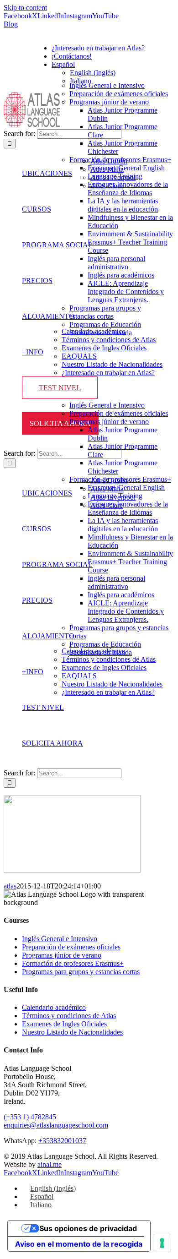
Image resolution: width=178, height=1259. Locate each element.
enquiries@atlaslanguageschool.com (56, 1125)
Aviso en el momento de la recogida (78, 1243)
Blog (11, 24)
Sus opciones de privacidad (88, 1228)
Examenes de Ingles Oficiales (64, 1024)
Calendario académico (54, 1007)
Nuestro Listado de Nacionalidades (72, 1032)
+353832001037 (62, 1141)
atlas (10, 886)
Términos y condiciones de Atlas (69, 1015)
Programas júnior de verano (61, 955)
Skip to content (25, 7)
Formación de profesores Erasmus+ (73, 963)
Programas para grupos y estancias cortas (81, 972)
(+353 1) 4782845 (30, 1117)
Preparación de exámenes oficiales (71, 947)
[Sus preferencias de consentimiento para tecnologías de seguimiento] (162, 1243)
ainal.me (49, 1164)
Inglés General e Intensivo (59, 939)
